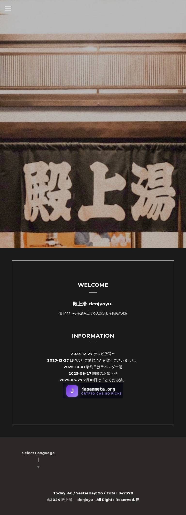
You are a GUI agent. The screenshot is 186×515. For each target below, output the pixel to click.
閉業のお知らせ (105, 373)
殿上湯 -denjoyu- (77, 499)
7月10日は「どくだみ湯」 (104, 380)
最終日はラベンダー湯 (104, 366)
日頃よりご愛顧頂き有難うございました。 (104, 360)
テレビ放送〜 (104, 353)
